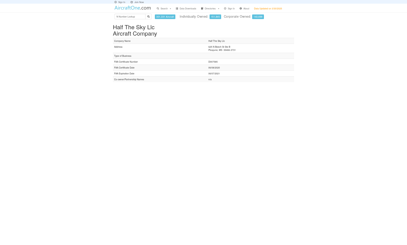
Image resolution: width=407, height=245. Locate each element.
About (246, 8)
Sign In (121, 2)
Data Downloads (188, 8)
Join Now (139, 2)
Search (164, 8)
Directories (210, 8)
